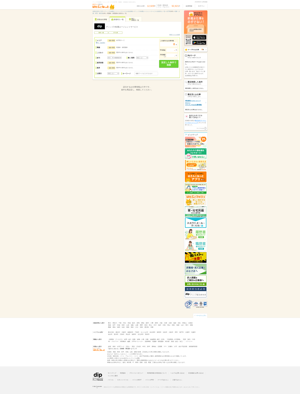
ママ (165, 346)
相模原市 (130, 332)
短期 (109, 346)
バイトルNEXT (136, 380)
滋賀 (174, 323)
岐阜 (147, 323)
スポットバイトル (122, 380)
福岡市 (134, 334)
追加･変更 (112, 40)
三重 (151, 323)
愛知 (142, 323)
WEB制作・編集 (125, 341)
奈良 (179, 323)
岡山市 (128, 334)
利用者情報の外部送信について (157, 373)
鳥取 (173, 325)
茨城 (129, 323)
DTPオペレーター (137, 341)
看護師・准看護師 (158, 341)
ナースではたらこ (163, 380)
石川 (155, 325)
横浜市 (118, 332)
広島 (164, 325)
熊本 (132, 327)
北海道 (190, 323)
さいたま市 (144, 332)
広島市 (122, 334)
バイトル (110, 380)
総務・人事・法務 (142, 339)
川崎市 (124, 332)
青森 (109, 325)
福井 (159, 325)
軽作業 (167, 341)
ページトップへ (201, 315)
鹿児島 (146, 327)
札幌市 (193, 332)
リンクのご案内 (113, 376)
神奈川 (115, 323)
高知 (114, 327)
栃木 (133, 323)
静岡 (156, 323)
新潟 (145, 325)
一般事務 (111, 339)
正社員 (138, 346)
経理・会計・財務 (129, 339)
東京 (109, 323)
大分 (136, 327)
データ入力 (118, 339)
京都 (170, 323)
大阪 (161, 323)
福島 (132, 325)
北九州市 (140, 334)
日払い (128, 346)
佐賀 (123, 327)
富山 (150, 325)
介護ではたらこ (177, 380)
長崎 (127, 327)
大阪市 (171, 332)
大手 (175, 346)
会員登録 (189, 6)
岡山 (168, 325)
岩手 (114, 325)
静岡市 (159, 332)
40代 (143, 346)
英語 (133, 346)
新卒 (148, 346)
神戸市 (181, 332)
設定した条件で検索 (168, 63)
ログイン (201, 6)
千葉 (120, 323)
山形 (127, 325)
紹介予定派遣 (183, 346)
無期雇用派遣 (193, 346)
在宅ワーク (120, 346)
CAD (193, 339)
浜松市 (165, 332)
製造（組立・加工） (177, 341)
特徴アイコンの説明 (174, 34)
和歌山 (184, 323)
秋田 (123, 325)
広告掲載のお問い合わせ (196, 373)
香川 (187, 325)
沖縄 (151, 327)
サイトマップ (112, 373)
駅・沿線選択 (101, 42)
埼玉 (124, 323)
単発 (114, 346)
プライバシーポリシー (136, 373)
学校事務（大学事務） (174, 339)
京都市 (187, 332)
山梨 (136, 325)
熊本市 (147, 334)
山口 (182, 325)
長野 (141, 325)
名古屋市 (152, 332)
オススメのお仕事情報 (193, 103)
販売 (189, 339)
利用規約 (123, 373)
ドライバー (189, 341)
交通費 (160, 346)
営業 (184, 339)
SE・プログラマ (113, 341)
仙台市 (110, 334)
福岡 (118, 327)
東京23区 (111, 332)
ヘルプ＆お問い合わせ (177, 373)
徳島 (191, 325)
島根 (177, 325)
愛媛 (109, 327)
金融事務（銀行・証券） (157, 339)
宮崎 (141, 327)
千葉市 (137, 332)
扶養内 (170, 346)
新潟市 (116, 334)
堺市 (176, 332)
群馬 (138, 323)
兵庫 (165, 323)
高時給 (154, 346)
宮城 (118, 325)
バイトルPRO (149, 380)
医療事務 (148, 341)
